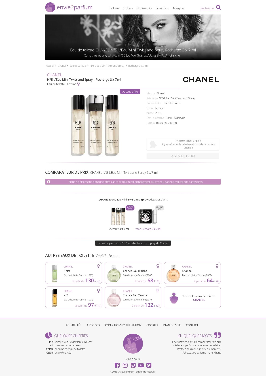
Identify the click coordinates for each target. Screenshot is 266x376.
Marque (151, 93)
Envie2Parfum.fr (68, 7)
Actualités (73, 325)
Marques (178, 8)
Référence (152, 98)
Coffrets (128, 8)
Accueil (50, 65)
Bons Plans (162, 8)
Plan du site (172, 325)
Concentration (154, 103)
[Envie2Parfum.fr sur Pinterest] (133, 364)
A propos (93, 325)
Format (151, 122)
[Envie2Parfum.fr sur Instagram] (125, 364)
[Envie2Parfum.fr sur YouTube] (141, 364)
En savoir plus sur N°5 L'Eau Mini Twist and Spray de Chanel (133, 243)
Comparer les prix (183, 156)
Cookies (152, 325)
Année (150, 113)
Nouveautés (144, 8)
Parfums (114, 8)
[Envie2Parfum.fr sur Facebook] (117, 364)
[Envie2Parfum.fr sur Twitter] (149, 364)
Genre (150, 108)
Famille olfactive (155, 118)
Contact (192, 325)
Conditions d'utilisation (123, 325)
